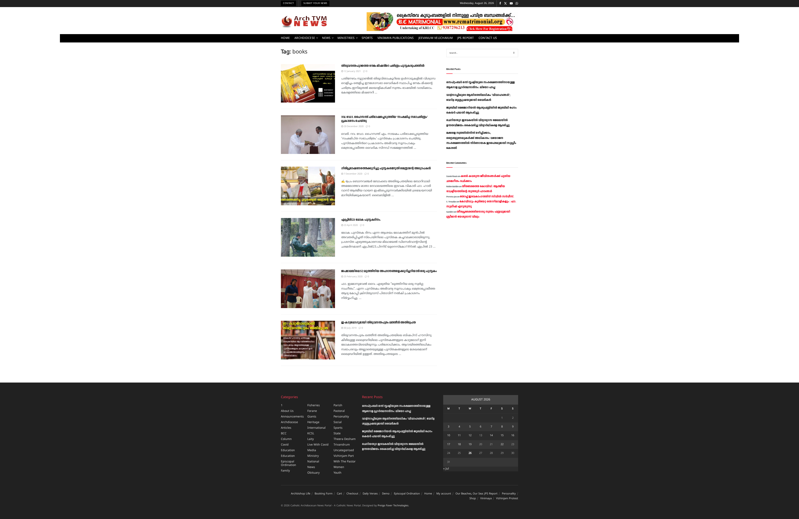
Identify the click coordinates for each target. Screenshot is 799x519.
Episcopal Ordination (288, 463)
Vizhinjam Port (344, 456)
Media (311, 450)
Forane (312, 411)
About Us (287, 411)
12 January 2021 (352, 71)
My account (443, 493)
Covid (285, 445)
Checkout (352, 493)
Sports (367, 38)
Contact (288, 3)
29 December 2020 (353, 126)
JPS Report (465, 38)
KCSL (310, 433)
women (339, 467)
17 (448, 444)
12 (470, 435)
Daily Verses (370, 493)
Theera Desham (345, 439)
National (313, 461)
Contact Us (488, 38)
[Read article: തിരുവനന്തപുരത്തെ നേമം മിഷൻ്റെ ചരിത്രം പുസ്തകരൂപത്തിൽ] (308, 83)
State (337, 433)
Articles (286, 428)
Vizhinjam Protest (507, 498)
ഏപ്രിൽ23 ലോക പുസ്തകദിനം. (361, 219)
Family (285, 471)
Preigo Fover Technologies (393, 505)
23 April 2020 (350, 225)
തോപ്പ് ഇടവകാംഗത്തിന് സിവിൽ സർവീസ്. (487, 196)
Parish (338, 405)
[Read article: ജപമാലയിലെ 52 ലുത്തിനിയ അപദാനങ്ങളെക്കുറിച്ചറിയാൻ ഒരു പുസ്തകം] (308, 288)
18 (459, 444)
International (316, 428)
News (326, 38)
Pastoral (339, 411)
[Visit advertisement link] (442, 21)
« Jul (446, 469)
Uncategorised (344, 450)
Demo (386, 493)
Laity (310, 439)
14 (491, 435)
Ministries (346, 38)
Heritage (313, 422)
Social (338, 422)
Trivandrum (342, 445)
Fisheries (313, 405)
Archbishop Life (300, 493)
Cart (339, 493)
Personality (341, 417)
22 (502, 444)
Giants (311, 417)
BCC (284, 433)
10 (448, 435)
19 (470, 444)
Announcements (292, 417)
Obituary (313, 473)
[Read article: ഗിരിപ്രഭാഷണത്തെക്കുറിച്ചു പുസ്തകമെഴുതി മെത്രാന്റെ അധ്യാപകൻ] (308, 186)
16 (512, 435)
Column (286, 439)
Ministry (313, 456)
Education (288, 450)
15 (502, 435)
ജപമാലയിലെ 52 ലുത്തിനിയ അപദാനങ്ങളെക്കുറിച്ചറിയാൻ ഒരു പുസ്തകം (389, 271)
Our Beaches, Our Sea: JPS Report (476, 493)
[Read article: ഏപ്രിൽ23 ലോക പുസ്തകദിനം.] (308, 237)
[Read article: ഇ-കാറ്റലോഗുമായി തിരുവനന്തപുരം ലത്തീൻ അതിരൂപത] (308, 340)
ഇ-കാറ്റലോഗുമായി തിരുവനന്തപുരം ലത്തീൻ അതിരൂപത (378, 322)
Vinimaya (486, 498)
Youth (337, 473)
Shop (472, 498)
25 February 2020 (352, 276)
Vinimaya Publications (395, 38)
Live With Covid (318, 445)
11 (459, 435)
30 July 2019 (349, 328)
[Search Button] (514, 53)
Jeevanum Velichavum (435, 38)
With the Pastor (345, 461)
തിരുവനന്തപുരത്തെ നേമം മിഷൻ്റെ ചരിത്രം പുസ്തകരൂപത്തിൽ (382, 65)
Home (285, 38)
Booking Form (324, 493)
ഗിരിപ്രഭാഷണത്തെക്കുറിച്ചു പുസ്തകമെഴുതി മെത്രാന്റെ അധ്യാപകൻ (386, 168)
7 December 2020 (352, 173)
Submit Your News (315, 3)
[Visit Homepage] (304, 21)
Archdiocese (304, 38)
